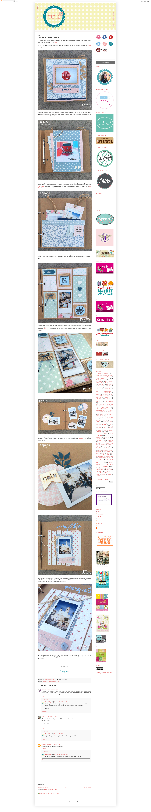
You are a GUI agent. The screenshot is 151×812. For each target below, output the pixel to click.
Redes (99, 450)
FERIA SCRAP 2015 (105, 414)
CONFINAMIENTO (106, 394)
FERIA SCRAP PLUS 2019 (102, 420)
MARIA (105, 433)
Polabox (107, 443)
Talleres (46, 31)
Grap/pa (104, 424)
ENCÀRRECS (105, 407)
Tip (111, 468)
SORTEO (100, 461)
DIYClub (108, 405)
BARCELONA (99, 382)
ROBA (108, 453)
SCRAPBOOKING (52, 681)
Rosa (43, 689)
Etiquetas (110, 411)
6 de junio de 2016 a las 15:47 (61, 754)
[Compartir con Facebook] (64, 679)
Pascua (107, 441)
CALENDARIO (108, 387)
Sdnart (110, 457)
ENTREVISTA (109, 410)
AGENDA (97, 376)
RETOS (97, 453)
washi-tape (103, 474)
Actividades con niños (107, 375)
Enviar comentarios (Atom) (50, 789)
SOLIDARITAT (110, 459)
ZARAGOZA (98, 475)
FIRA (109, 423)
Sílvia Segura (101, 525)
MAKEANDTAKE (99, 433)
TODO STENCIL (100, 469)
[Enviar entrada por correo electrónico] (57, 679)
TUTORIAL (99, 471)
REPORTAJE (104, 450)
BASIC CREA (109, 382)
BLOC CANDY (110, 384)
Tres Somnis (101, 528)
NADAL (106, 437)
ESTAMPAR (103, 411)
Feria (98, 414)
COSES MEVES (104, 395)
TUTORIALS (107, 471)
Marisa (99, 518)
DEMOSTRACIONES (104, 402)
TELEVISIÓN (105, 468)
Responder (44, 696)
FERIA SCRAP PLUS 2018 (106, 418)
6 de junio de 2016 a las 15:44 (61, 702)
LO (105, 431)
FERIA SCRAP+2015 (107, 421)
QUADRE (108, 447)
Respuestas (46, 699)
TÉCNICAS (98, 468)
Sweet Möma (41, 186)
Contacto (76, 31)
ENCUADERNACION (101, 408)
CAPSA (97, 388)
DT (112, 405)
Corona (112, 394)
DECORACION (109, 401)
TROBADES (109, 469)
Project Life (98, 446)
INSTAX (110, 427)
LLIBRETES (99, 431)
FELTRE (104, 413)
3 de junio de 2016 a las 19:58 (50, 716)
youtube (109, 474)
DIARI (99, 405)
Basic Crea (46, 328)
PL (103, 443)
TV (111, 471)
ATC (106, 381)
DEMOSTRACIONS (100, 404)
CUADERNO (98, 400)
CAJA (110, 385)
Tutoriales (56, 31)
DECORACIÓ (99, 401)
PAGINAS (110, 440)
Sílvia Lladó (100, 523)
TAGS (108, 461)
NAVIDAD (99, 438)
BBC (99, 384)
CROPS (108, 398)
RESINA (110, 450)
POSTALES (103, 444)
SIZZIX (98, 459)
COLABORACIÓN (107, 391)
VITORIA (97, 474)
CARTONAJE (107, 388)
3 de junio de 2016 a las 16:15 (51, 689)
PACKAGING (99, 440)
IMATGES (105, 427)
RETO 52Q (98, 451)
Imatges (99, 427)
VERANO (101, 472)
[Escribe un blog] (61, 679)
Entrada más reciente (43, 787)
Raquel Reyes (48, 702)
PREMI (109, 444)
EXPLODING (98, 413)
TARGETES (109, 465)
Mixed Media (109, 435)
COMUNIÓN (107, 392)
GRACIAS (98, 424)
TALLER (99, 463)
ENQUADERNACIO (100, 410)
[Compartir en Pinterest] (66, 679)
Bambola (110, 381)
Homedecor (104, 426)
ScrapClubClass (99, 456)
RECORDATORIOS (99, 449)
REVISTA (103, 453)
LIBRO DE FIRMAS (108, 430)
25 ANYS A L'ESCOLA (102, 374)
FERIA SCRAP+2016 (100, 423)
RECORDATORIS (109, 449)
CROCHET (98, 398)
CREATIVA (107, 397)
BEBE (103, 384)
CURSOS (108, 400)
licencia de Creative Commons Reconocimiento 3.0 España (104, 672)
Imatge (112, 426)
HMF (111, 424)
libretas (99, 430)
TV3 (58, 681)
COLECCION (98, 392)
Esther (99, 516)
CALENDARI (98, 387)
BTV (106, 385)
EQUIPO (97, 411)
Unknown (44, 744)
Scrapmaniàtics (109, 456)
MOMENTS (98, 437)
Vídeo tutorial (108, 472)
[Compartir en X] (63, 679)
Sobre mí (66, 31)
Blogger (80, 801)
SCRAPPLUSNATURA (103, 457)
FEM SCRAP (110, 413)
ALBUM (107, 376)
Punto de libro (105, 446)
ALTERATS (99, 379)
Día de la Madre (109, 404)
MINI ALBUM (45, 681)
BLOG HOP (100, 385)
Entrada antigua (87, 787)
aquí (56, 42)
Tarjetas (105, 467)
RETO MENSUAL (107, 451)
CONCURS (98, 394)
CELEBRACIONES (99, 390)
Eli (42, 716)
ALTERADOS (100, 378)
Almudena (100, 514)
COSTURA (98, 397)
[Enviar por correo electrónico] (60, 679)
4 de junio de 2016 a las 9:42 (53, 744)
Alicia (99, 511)
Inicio (38, 31)
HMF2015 (97, 426)
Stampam (81, 438)
